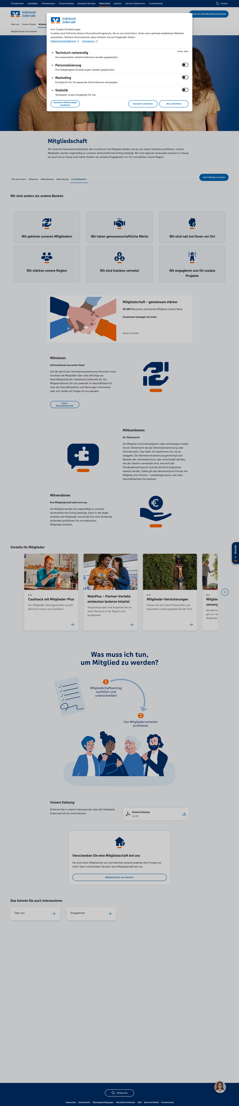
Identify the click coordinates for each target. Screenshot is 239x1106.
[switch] (185, 65)
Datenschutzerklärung (64, 41)
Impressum (88, 41)
